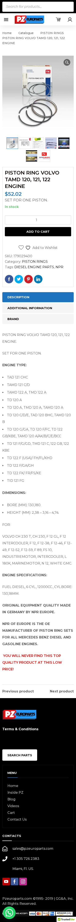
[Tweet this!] (19, 279)
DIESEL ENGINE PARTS (34, 267)
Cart (11, 813)
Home (7, 33)
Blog (11, 799)
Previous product (18, 691)
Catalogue (26, 33)
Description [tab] (18, 297)
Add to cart (38, 232)
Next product (62, 691)
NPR (59, 267)
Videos (13, 806)
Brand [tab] (13, 319)
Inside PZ (15, 793)
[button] (67, 62)
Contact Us (17, 819)
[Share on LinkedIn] (38, 279)
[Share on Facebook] (9, 279)
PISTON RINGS (52, 33)
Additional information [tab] (29, 308)
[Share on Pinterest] (28, 279)
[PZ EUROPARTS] (29, 19)
